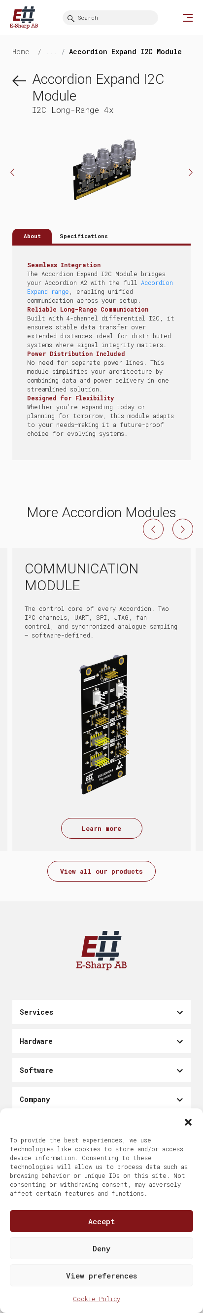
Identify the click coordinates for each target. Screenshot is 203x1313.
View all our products (101, 871)
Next (190, 172)
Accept (101, 1221)
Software (36, 1070)
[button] (188, 1121)
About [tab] (32, 236)
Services (36, 1012)
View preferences (101, 1275)
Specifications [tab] (84, 236)
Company (35, 1099)
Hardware (36, 1041)
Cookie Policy (96, 1299)
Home (23, 51)
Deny (101, 1248)
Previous (12, 172)
